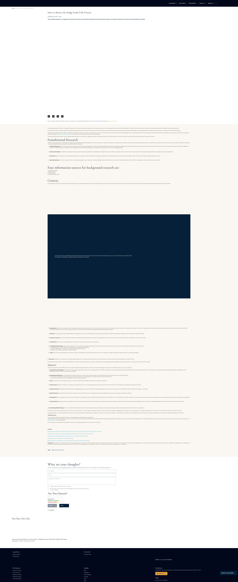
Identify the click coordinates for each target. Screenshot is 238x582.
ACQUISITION (172, 3)
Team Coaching (16, 572)
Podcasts (86, 576)
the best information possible (64, 134)
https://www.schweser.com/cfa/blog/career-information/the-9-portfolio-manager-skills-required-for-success (74, 431)
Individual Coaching (17, 574)
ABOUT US (201, 3)
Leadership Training (17, 576)
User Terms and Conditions (161, 580)
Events (85, 578)
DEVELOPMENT (192, 3)
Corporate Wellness (17, 578)
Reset (62, 505)
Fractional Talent (87, 554)
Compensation (16, 556)
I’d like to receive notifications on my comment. (60, 486)
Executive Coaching (17, 570)
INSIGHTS (210, 3)
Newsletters (86, 572)
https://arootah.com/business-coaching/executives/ (61, 438)
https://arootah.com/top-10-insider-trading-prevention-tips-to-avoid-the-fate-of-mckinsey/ (70, 434)
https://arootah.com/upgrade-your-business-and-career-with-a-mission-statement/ (69, 440)
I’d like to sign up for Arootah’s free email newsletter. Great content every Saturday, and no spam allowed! (69, 489)
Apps (85, 580)
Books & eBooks (87, 574)
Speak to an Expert (227, 573)
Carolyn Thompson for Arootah (27, 541)
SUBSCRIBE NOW (160, 573)
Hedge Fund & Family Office (57, 450)
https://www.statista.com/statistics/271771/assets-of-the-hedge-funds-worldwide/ (68, 436)
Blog (85, 570)
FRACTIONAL (182, 3)
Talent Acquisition (16, 554)
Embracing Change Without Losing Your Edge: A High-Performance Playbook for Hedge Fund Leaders (39, 539)
